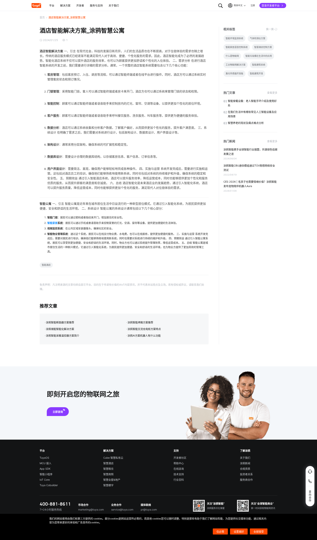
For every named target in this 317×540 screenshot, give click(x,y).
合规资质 (245, 468)
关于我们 (245, 457)
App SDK (45, 468)
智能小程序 (46, 474)
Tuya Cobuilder (49, 485)
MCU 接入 (45, 463)
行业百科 (179, 479)
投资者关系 (246, 474)
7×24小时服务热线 (51, 509)
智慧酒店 (108, 463)
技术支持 (179, 474)
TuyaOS (44, 457)
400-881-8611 (55, 504)
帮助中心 (179, 463)
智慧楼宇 (108, 485)
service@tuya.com (122, 509)
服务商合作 (246, 479)
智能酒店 (46, 265)
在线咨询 (179, 468)
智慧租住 (108, 468)
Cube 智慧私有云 (113, 457)
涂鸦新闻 (245, 463)
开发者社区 (180, 457)
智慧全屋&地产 (111, 479)
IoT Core (45, 479)
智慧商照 (108, 474)
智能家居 (52, 222)
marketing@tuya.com (91, 509)
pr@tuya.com (149, 509)
